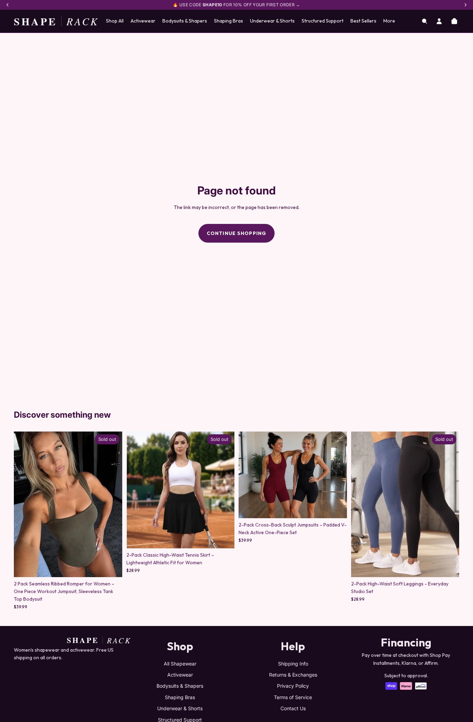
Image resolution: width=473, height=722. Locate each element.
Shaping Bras (180, 697)
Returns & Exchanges (293, 675)
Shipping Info (293, 664)
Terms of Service (293, 697)
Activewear (180, 675)
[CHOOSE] (336, 507)
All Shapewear (180, 664)
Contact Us (293, 708)
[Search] (424, 21)
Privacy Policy (293, 686)
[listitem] (389, 21)
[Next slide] (111, 504)
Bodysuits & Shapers (180, 686)
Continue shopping (236, 233)
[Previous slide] (24, 504)
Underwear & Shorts (180, 708)
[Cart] (454, 21)
